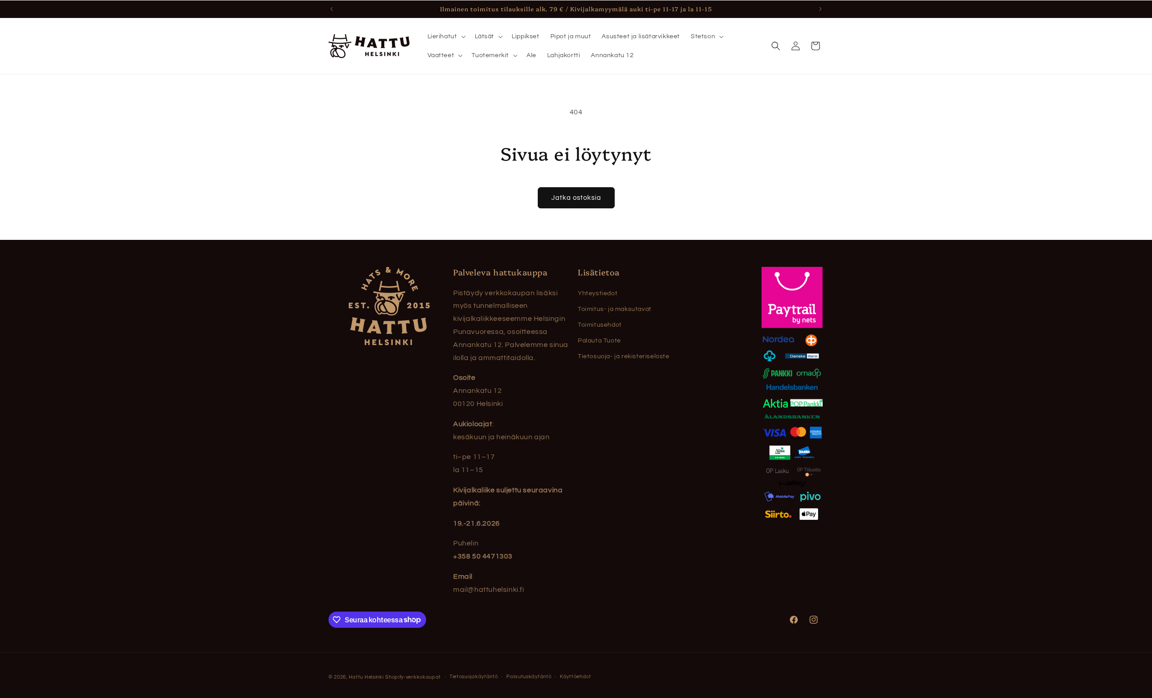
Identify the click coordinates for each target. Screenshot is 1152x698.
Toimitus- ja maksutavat (615, 309)
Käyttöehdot (575, 676)
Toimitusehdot (600, 325)
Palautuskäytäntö (528, 676)
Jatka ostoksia (576, 197)
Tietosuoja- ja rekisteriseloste (624, 356)
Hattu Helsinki (366, 677)
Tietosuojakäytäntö (474, 676)
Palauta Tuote (599, 341)
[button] (445, 36)
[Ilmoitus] (820, 9)
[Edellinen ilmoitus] (332, 9)
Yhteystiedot (597, 293)
